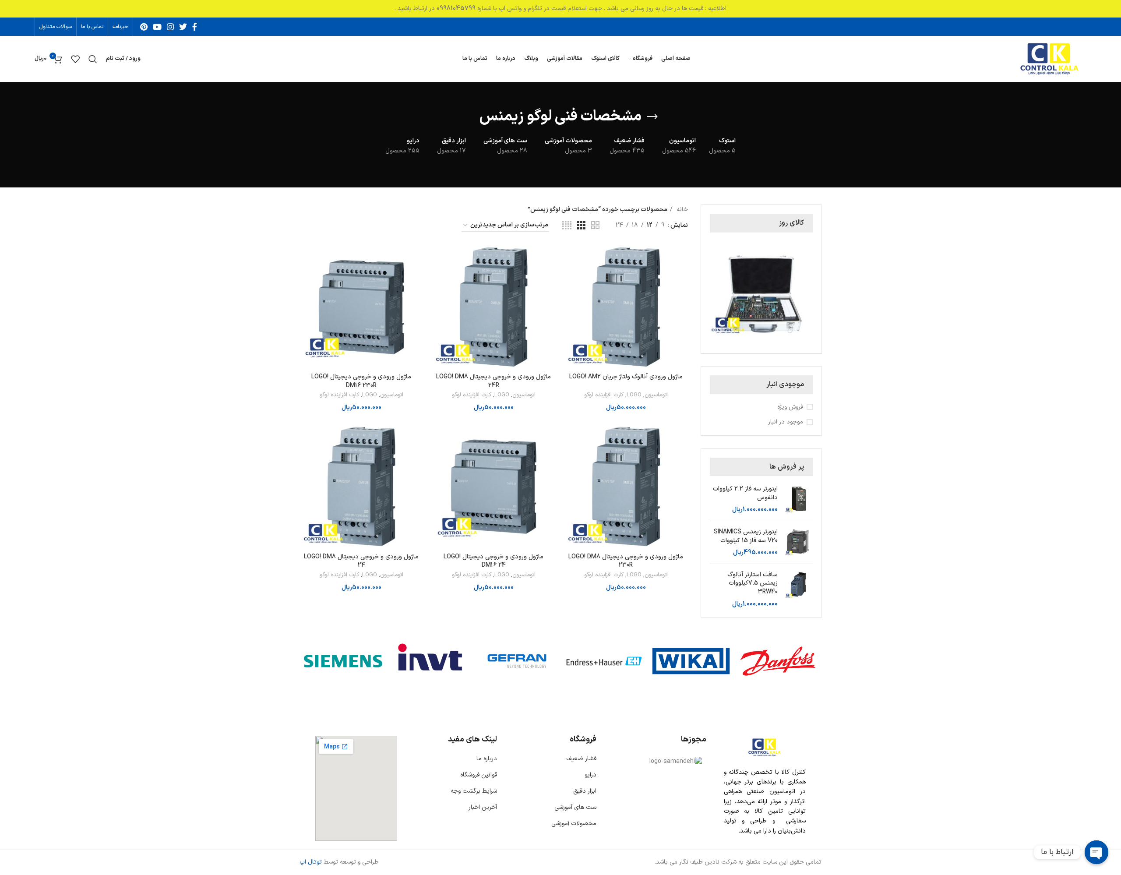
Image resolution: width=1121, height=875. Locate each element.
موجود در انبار (785, 422)
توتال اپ (311, 862)
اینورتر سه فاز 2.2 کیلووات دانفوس (745, 493)
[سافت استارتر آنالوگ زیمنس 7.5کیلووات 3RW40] (798, 589)
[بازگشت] (652, 117)
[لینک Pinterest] (143, 26)
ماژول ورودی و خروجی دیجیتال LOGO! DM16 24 (493, 561)
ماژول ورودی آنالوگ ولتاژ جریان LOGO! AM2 (626, 376)
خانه (681, 209)
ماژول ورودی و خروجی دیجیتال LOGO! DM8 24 (361, 561)
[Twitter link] (183, 26)
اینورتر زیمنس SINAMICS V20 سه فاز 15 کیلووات (746, 536)
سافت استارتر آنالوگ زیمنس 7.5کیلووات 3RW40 (752, 583)
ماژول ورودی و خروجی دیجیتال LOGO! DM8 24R (493, 381)
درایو (590, 775)
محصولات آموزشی (573, 823)
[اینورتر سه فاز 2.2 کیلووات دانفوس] (798, 499)
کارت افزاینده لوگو (604, 395)
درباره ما (486, 758)
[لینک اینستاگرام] (170, 26)
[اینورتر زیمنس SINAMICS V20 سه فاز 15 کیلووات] (798, 542)
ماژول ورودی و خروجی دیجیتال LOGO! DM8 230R (625, 561)
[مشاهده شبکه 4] (566, 226)
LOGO (634, 395)
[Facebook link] (195, 26)
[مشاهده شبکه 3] (581, 226)
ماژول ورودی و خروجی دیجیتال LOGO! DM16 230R (361, 381)
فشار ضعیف (581, 758)
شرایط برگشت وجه (474, 791)
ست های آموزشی (575, 807)
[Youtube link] (157, 26)
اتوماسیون (656, 395)
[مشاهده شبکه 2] (595, 226)
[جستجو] (93, 59)
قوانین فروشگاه (478, 775)
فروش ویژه (790, 407)
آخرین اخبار (483, 807)
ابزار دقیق (584, 791)
